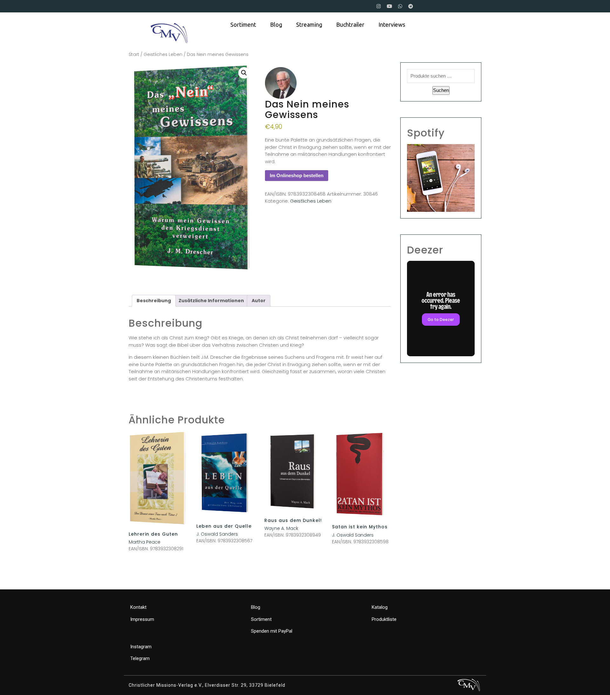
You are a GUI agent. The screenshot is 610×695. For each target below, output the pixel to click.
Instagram (141, 647)
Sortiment (243, 24)
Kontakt (138, 607)
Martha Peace (144, 542)
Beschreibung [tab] (154, 300)
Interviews (391, 24)
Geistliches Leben (163, 55)
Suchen (441, 90)
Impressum (142, 619)
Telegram (140, 658)
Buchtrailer (350, 24)
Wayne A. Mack (281, 528)
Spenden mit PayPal (271, 631)
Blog (276, 24)
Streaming (309, 24)
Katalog (380, 607)
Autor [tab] (259, 300)
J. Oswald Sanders (217, 534)
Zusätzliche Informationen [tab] (211, 300)
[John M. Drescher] (281, 83)
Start (134, 55)
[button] (244, 73)
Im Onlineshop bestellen (296, 175)
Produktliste (384, 619)
